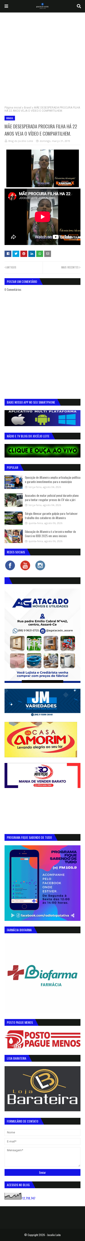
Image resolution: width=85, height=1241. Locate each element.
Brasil (27, 107)
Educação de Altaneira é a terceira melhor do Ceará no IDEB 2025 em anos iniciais (50, 533)
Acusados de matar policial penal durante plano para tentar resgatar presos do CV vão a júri (52, 497)
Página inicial (13, 107)
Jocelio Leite (54, 1235)
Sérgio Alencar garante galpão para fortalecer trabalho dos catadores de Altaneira (51, 515)
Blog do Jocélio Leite (20, 141)
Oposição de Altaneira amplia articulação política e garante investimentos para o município (52, 479)
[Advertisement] (42, 57)
